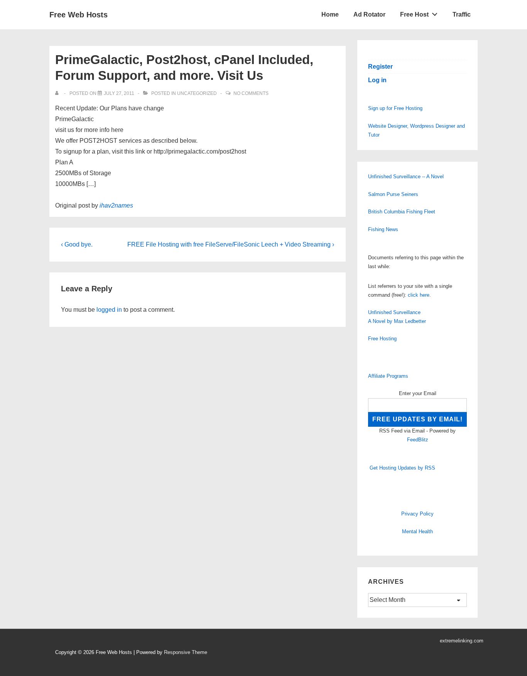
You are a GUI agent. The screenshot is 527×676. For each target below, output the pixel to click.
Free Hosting (382, 338)
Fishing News (383, 229)
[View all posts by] (58, 93)
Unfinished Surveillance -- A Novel (406, 176)
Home (330, 14)
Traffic (462, 14)
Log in (377, 80)
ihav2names (116, 205)
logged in (109, 309)
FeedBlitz (417, 440)
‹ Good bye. (77, 244)
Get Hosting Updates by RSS (402, 468)
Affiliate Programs (388, 376)
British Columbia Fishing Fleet (401, 212)
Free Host (414, 14)
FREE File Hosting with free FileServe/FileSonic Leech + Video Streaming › (230, 244)
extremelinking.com (461, 641)
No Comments (251, 93)
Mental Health (417, 531)
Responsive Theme (185, 652)
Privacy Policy (417, 514)
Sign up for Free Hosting (395, 108)
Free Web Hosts (78, 14)
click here (418, 295)
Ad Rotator (369, 14)
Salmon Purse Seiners (393, 194)
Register (380, 66)
